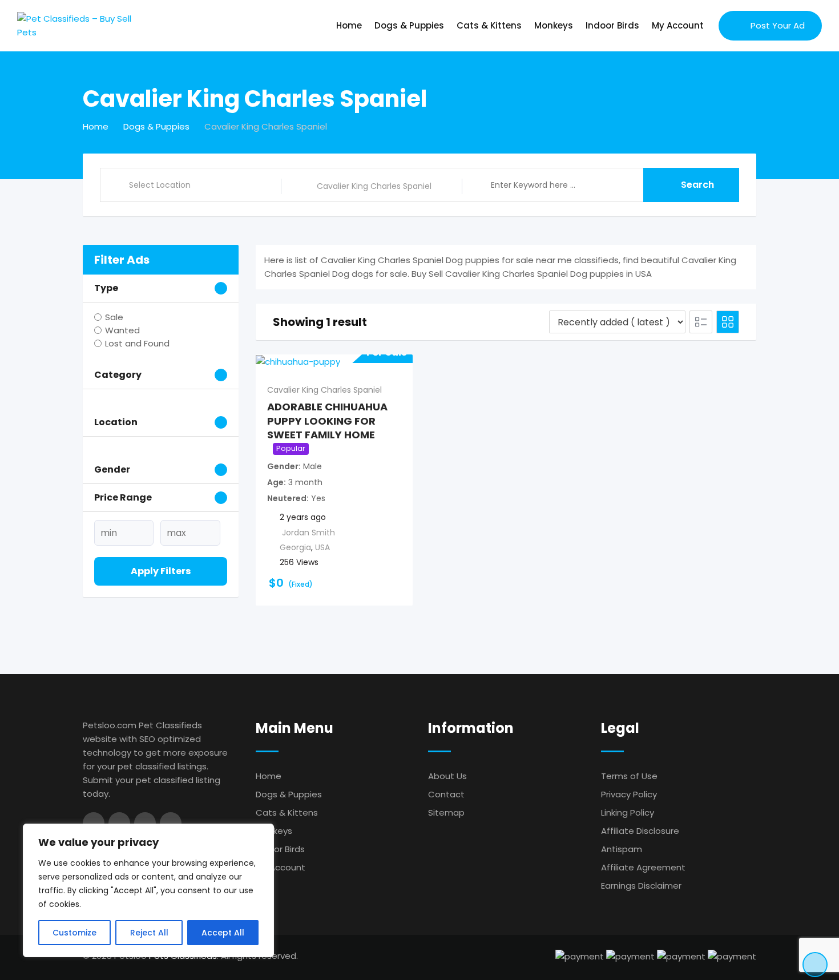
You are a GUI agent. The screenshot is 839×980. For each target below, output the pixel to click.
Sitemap (446, 812)
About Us (447, 776)
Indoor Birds (612, 25)
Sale (114, 317)
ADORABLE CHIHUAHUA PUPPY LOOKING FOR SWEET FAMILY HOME (327, 421)
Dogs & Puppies (409, 25)
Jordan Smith (308, 532)
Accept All (222, 932)
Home (349, 25)
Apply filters (161, 571)
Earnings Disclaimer (641, 886)
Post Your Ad (778, 25)
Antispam (621, 849)
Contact (446, 794)
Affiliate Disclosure (640, 831)
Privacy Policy (629, 794)
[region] (148, 890)
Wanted (122, 330)
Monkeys (553, 25)
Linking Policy (627, 812)
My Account (678, 25)
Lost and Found (137, 343)
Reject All (149, 932)
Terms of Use (629, 776)
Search (697, 184)
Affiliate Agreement (643, 867)
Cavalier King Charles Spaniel (324, 390)
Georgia (295, 547)
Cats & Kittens (489, 25)
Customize (74, 932)
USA (322, 547)
